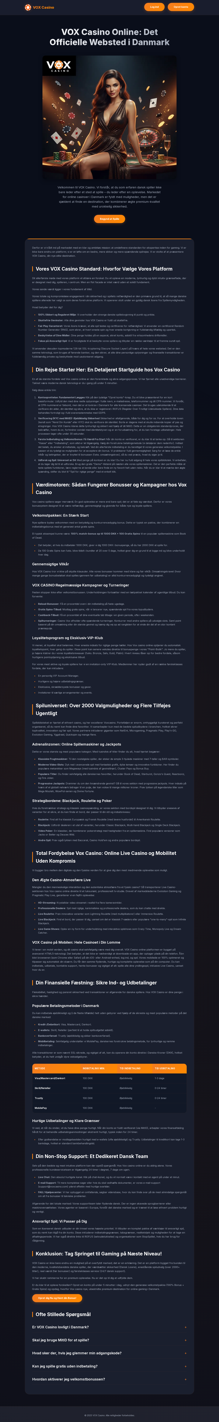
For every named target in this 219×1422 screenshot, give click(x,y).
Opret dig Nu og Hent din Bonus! (57, 1298)
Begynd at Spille (109, 218)
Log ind (154, 6)
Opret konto (181, 6)
